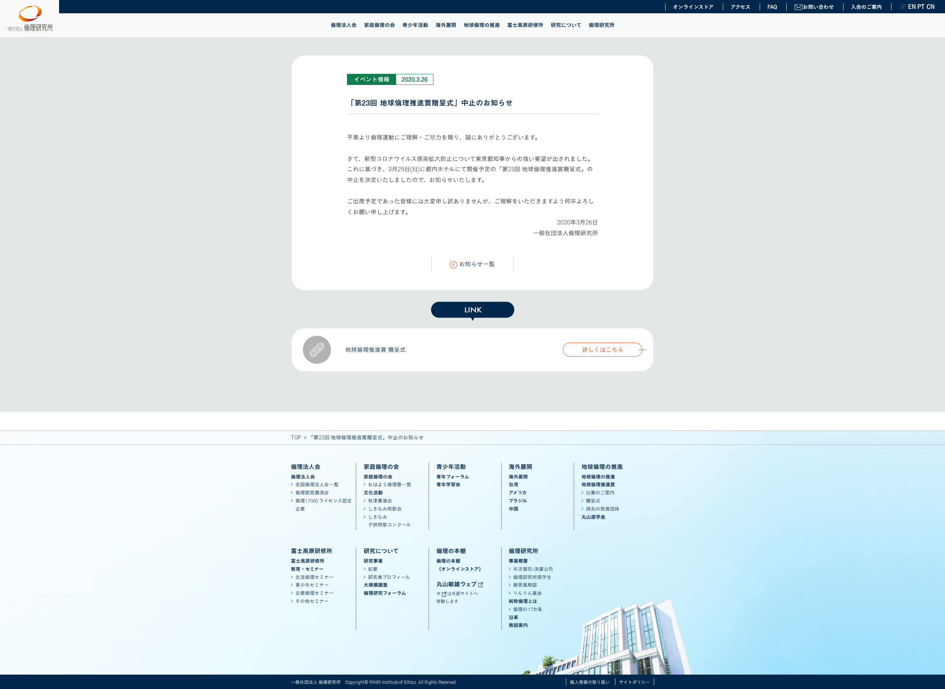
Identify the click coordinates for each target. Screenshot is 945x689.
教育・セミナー (307, 569)
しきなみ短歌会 (385, 509)
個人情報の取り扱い (590, 682)
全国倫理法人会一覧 (317, 484)
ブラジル (518, 501)
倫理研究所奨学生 (532, 577)
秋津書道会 (380, 501)
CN (930, 7)
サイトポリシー (634, 682)
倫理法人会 (344, 25)
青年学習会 (448, 484)
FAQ (772, 7)
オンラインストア (693, 7)
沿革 (513, 617)
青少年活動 (415, 25)
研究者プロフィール (389, 577)
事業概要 (518, 561)
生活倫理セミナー (314, 577)
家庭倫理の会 (379, 25)
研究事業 (373, 561)
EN (911, 7)
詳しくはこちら (602, 349)
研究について (566, 25)
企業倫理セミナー (314, 593)
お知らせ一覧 (477, 264)
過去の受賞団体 (602, 509)
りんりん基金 (527, 593)
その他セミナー (312, 601)
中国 (513, 509)
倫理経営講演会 (312, 493)
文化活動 (373, 493)
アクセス (740, 7)
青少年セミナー (312, 585)
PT (921, 7)
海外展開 (446, 25)
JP (903, 7)
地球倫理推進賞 (598, 484)
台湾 (513, 484)
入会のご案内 (866, 7)
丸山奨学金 (593, 517)
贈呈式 (593, 501)
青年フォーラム (452, 477)
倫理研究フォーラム (385, 593)
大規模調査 (376, 585)
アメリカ (518, 493)
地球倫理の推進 (482, 25)
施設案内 (518, 625)
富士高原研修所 (525, 25)
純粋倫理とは (523, 601)
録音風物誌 (525, 585)
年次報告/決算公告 (533, 569)
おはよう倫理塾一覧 (389, 484)
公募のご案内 (600, 493)
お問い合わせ (818, 7)
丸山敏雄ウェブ (457, 584)
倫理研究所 (602, 25)
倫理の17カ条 (527, 609)
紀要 (373, 569)
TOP (296, 438)
